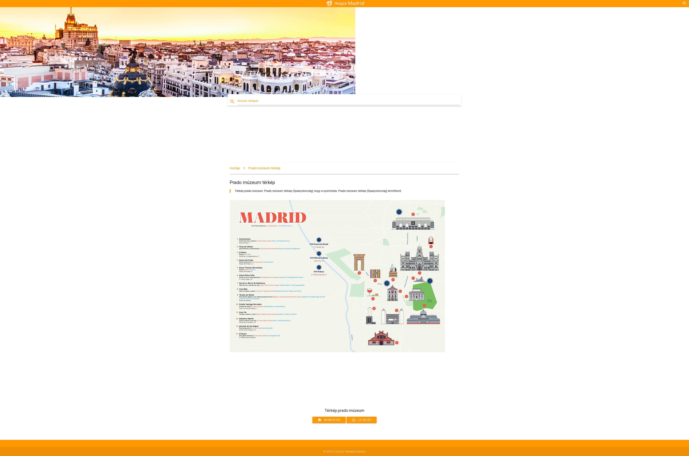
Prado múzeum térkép (264, 168)
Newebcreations (356, 451)
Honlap (235, 168)
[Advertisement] (337, 137)
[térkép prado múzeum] (337, 351)
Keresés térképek (248, 101)
